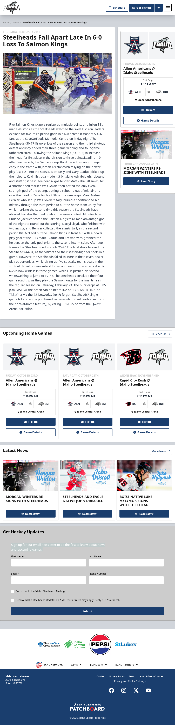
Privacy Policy (117, 676)
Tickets (150, 110)
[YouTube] (148, 690)
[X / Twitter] (136, 690)
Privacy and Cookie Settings (130, 681)
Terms (132, 676)
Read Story (148, 181)
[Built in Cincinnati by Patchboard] (87, 707)
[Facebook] (111, 690)
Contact (101, 676)
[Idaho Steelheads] (11, 7)
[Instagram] (124, 690)
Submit (87, 611)
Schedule (119, 8)
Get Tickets (143, 8)
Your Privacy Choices (151, 676)
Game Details (150, 120)
